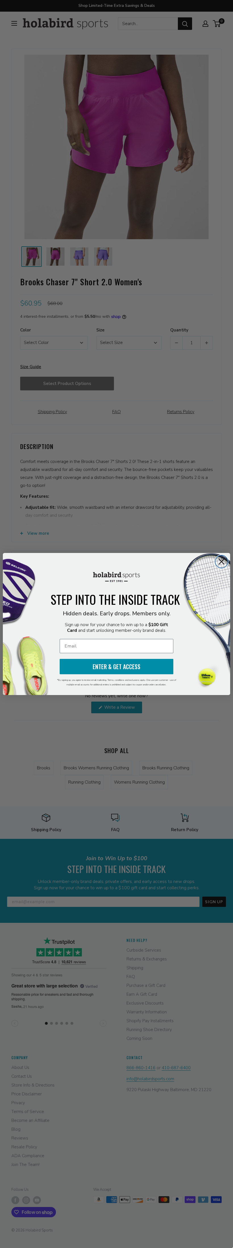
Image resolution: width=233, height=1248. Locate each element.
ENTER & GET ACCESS (116, 666)
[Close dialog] (221, 561)
